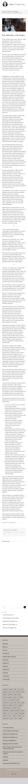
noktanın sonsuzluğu (15, 710)
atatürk (11, 689)
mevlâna (14, 707)
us (23, 715)
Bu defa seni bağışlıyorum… (10, 627)
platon (22, 710)
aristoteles (5, 689)
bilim (16, 689)
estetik (4, 694)
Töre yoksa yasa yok (8, 614)
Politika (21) (6, 669)
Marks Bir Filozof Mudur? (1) (10, 624)
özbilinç (20, 718)
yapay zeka (5, 718)
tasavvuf (14, 715)
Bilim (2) (5, 647)
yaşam (11, 718)
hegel (14, 697)
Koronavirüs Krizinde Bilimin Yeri (11, 763)
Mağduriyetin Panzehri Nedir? (10, 743)
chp (19, 689)
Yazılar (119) (6, 679)
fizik (19, 694)
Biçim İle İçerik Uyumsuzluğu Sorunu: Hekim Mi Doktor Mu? (12, 747)
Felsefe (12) (6, 653)
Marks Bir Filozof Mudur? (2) (10, 621)
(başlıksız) (5, 757)
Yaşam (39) (6, 676)
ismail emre (5, 702)
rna (8, 713)
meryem (20, 705)
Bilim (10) (5, 643)
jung (11, 702)
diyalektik (5, 691)
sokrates (5, 715)
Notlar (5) (5, 666)
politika (4, 713)
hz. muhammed (11, 699)
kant (19, 702)
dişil (10, 691)
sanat (16, 713)
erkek (23, 691)
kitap (23, 702)
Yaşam (11, 522)
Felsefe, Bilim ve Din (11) (9, 656)
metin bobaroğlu (6, 707)
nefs (19, 707)
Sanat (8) (5, 672)
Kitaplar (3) (6, 663)
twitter (19, 715)
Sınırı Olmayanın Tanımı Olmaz (11, 618)
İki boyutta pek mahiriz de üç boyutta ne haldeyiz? (13, 752)
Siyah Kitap (21, 713)
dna (13, 691)
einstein (18, 691)
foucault (5, 697)
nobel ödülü (5, 710)
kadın (15, 702)
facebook (10, 694)
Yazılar (14, 522)
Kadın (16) (5, 660)
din (22, 689)
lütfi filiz (10, 705)
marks (15, 705)
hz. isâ (4, 699)
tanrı (10, 715)
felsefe (15, 694)
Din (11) (5, 650)
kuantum (5, 705)
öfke (16, 718)
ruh (12, 713)
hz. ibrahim (20, 697)
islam (18, 699)
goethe (10, 697)
